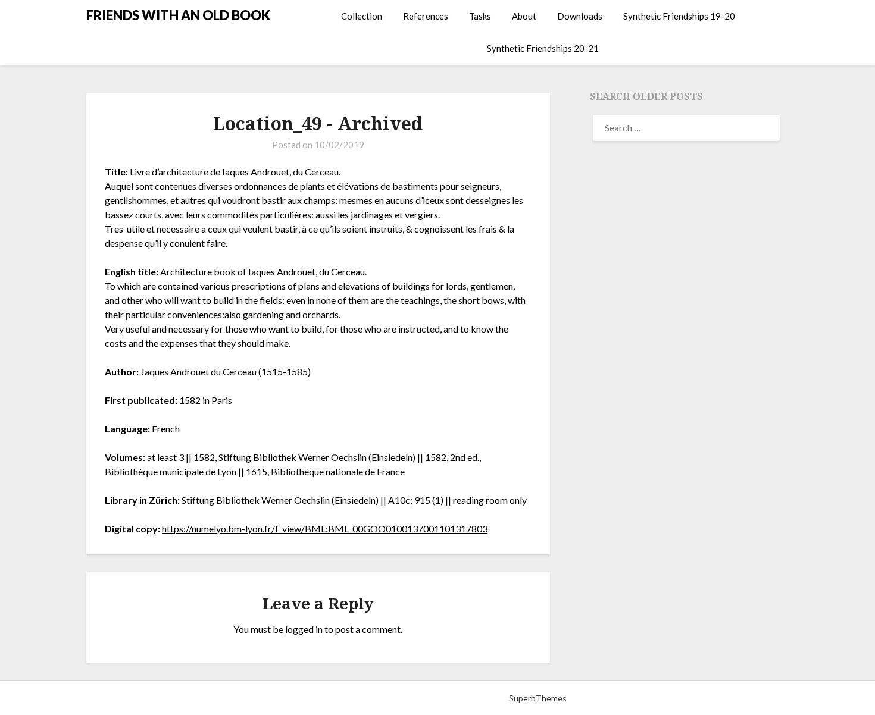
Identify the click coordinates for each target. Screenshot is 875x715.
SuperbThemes (538, 698)
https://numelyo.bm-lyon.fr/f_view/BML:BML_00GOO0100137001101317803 (325, 528)
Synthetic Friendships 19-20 (679, 16)
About (524, 16)
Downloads (579, 16)
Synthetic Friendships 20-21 (543, 48)
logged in (304, 629)
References (425, 16)
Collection (361, 16)
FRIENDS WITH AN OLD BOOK (178, 15)
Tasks (480, 16)
